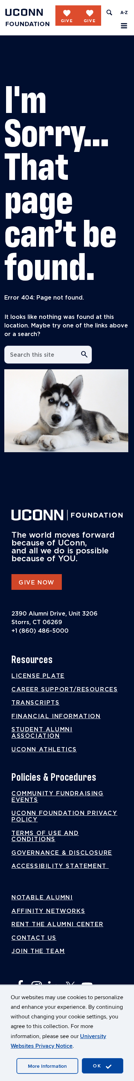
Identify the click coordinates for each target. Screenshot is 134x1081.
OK (98, 1066)
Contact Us (33, 938)
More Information (47, 1066)
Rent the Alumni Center (57, 924)
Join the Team (38, 951)
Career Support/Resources (64, 689)
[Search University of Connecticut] (109, 12)
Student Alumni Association (41, 733)
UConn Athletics (44, 749)
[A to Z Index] (124, 12)
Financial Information (56, 716)
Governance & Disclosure (61, 853)
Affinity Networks (48, 911)
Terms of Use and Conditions (45, 836)
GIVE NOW (37, 583)
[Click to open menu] (124, 25)
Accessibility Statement (60, 866)
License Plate (38, 676)
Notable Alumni (42, 897)
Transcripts (35, 703)
